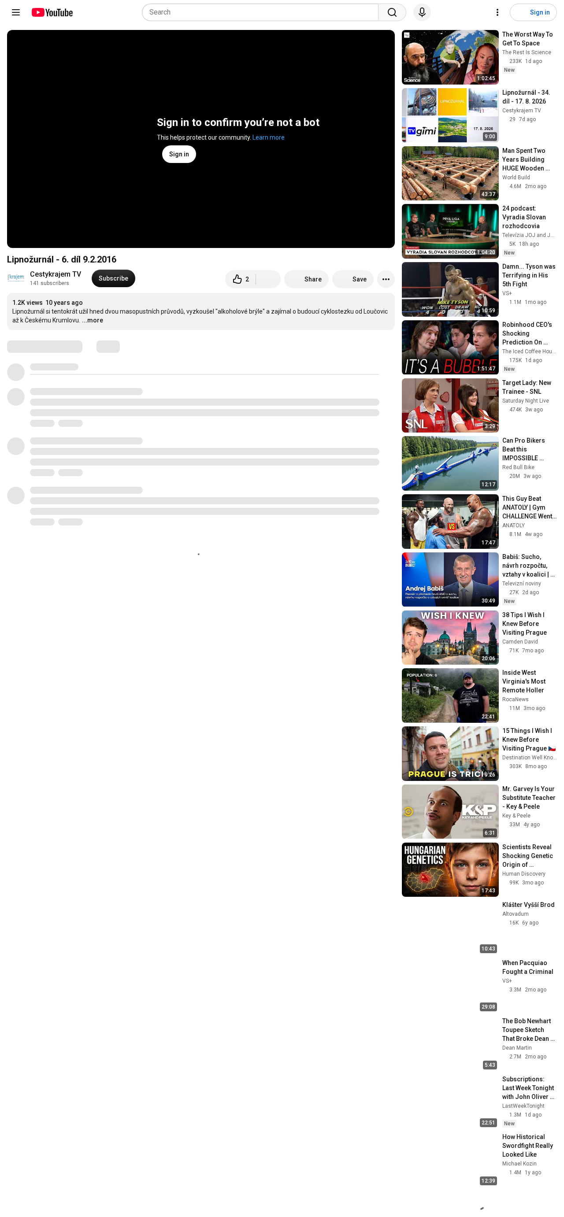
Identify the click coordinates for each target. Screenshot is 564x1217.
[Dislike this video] (268, 279)
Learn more (268, 137)
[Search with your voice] (422, 12)
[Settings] (497, 12)
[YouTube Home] (52, 12)
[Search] (392, 12)
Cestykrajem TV (55, 274)
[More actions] (386, 279)
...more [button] (92, 320)
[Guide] (16, 12)
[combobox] (262, 12)
